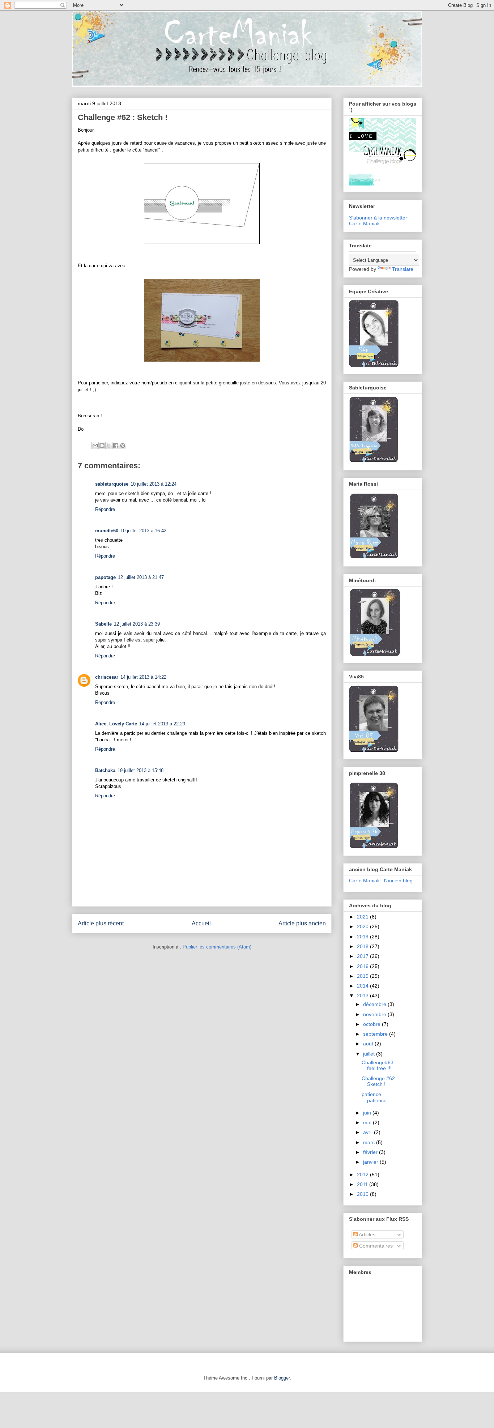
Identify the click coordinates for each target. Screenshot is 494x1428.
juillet (369, 1054)
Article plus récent (101, 923)
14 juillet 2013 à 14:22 (143, 677)
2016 (363, 966)
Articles (366, 1234)
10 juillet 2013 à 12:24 (153, 484)
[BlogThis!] (102, 445)
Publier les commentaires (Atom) (217, 947)
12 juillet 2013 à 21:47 (141, 577)
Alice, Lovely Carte (116, 723)
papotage (105, 577)
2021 (363, 917)
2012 (363, 1174)
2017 (363, 956)
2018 (363, 946)
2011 (363, 1184)
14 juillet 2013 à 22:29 (162, 723)
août (369, 1044)
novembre (375, 1014)
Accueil (201, 923)
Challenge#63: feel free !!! (378, 1065)
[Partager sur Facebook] (115, 445)
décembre (375, 1004)
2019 (363, 936)
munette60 (106, 530)
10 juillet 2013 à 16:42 (143, 530)
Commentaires (375, 1246)
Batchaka (105, 770)
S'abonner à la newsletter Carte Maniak (378, 220)
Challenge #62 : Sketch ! (380, 1081)
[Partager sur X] (108, 445)
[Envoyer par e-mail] (95, 445)
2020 (363, 926)
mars (369, 1142)
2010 (363, 1194)
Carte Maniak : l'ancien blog (381, 880)
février (371, 1152)
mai (368, 1122)
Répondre (105, 509)
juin (367, 1113)
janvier (371, 1162)
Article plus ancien (302, 923)
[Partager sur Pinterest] (122, 445)
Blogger (282, 1378)
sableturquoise (111, 484)
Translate (402, 269)
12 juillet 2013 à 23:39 (137, 624)
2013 (363, 995)
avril (368, 1132)
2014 (363, 986)
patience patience (374, 1097)
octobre (372, 1024)
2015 (363, 976)
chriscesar (106, 677)
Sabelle (103, 624)
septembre (376, 1034)
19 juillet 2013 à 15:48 (140, 770)
